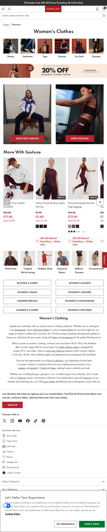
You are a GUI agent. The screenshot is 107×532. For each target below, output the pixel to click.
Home (6, 24)
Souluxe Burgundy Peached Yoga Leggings (81, 205)
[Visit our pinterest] (43, 421)
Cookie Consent (13, 472)
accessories (67, 337)
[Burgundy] (45, 226)
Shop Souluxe (80, 138)
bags (53, 368)
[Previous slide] (6, 202)
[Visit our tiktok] (35, 421)
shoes (54, 337)
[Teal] (73, 226)
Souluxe (21, 377)
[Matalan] (53, 9)
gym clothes (49, 381)
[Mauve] (69, 226)
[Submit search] (9, 9)
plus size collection (56, 350)
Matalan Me (12, 462)
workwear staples (41, 329)
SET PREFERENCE (65, 524)
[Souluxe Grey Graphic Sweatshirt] (18, 178)
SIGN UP (12, 404)
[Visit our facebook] (28, 421)
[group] (9, 217)
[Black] (41, 226)
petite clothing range (69, 347)
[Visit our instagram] (12, 421)
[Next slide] (100, 202)
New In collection (54, 360)
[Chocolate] (102, 226)
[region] (53, 511)
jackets (33, 368)
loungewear (20, 329)
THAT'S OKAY (92, 524)
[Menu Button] (3, 9)
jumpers (21, 368)
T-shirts (43, 368)
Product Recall (13, 467)
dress (71, 329)
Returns (10, 457)
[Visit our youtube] (20, 421)
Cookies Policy (12, 513)
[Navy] (37, 226)
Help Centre (12, 441)
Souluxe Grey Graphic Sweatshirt (14, 205)
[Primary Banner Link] (53, 71)
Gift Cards (11, 446)
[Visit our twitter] (4, 421)
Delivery (10, 451)
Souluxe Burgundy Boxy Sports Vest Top (50, 205)
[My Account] (97, 9)
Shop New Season (27, 138)
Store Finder (12, 435)
